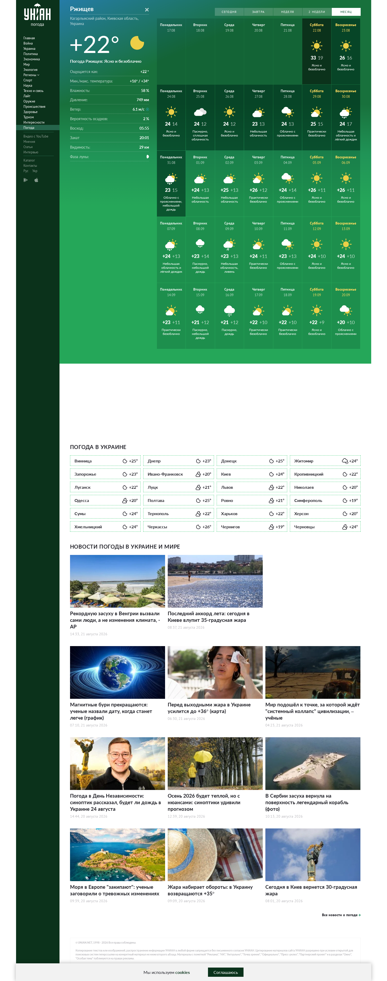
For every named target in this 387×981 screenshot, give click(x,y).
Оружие (29, 101)
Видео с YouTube (35, 136)
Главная (29, 38)
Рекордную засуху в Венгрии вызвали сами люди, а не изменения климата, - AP (115, 619)
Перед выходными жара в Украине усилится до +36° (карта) (209, 707)
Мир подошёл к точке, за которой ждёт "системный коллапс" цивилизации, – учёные (312, 711)
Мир (26, 64)
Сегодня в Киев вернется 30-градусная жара (311, 890)
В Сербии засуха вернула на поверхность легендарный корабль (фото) (306, 802)
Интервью (30, 152)
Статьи (28, 147)
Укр (34, 171)
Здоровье (30, 112)
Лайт (26, 96)
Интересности (33, 122)
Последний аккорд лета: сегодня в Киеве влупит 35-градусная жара (209, 616)
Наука (27, 85)
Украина (29, 48)
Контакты (30, 165)
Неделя (287, 12)
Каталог (29, 160)
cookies (182, 972)
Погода (28, 127)
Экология (30, 69)
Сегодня (229, 12)
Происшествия (34, 106)
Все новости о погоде (340, 915)
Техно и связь (33, 91)
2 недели (317, 12)
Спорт (27, 80)
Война (28, 43)
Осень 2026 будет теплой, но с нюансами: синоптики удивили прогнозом (204, 802)
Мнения (29, 141)
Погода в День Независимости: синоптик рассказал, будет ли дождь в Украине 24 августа (115, 802)
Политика (30, 54)
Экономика (31, 59)
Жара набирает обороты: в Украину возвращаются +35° (210, 890)
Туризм (28, 117)
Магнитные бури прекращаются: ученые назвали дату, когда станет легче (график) (111, 711)
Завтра (258, 12)
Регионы (30, 75)
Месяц (346, 12)
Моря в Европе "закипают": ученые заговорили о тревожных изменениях (114, 890)
